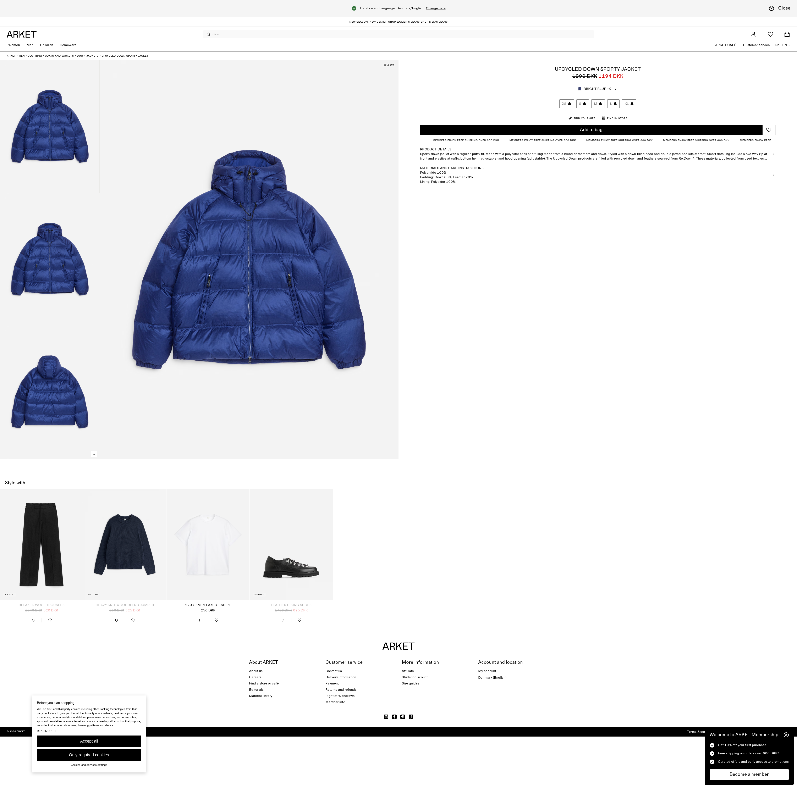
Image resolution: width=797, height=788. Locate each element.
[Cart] (787, 34)
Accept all (89, 741)
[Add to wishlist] (769, 130)
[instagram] (386, 716)
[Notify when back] (33, 620)
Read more (46, 730)
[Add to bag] (199, 620)
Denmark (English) (492, 677)
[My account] (754, 34)
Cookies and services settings (89, 764)
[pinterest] (402, 716)
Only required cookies (89, 754)
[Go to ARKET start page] (22, 34)
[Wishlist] (770, 34)
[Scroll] (94, 454)
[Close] (786, 734)
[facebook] (394, 716)
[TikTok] (410, 716)
